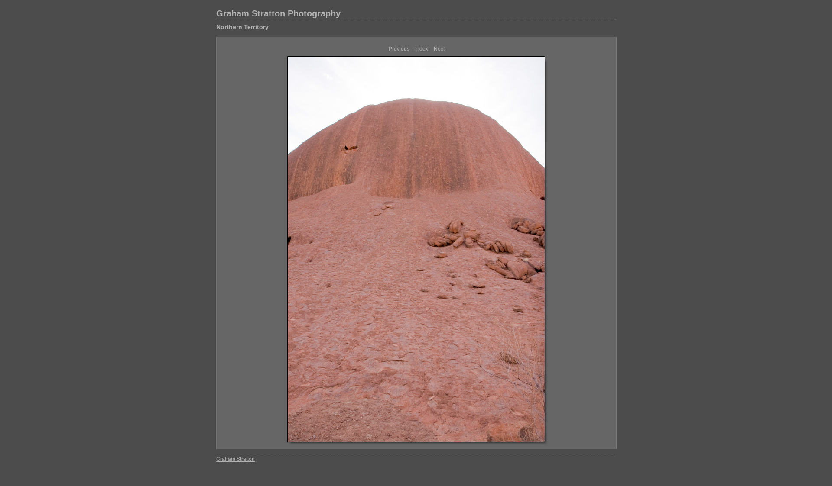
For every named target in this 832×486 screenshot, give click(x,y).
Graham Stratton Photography (278, 13)
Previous (399, 49)
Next (439, 49)
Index (421, 49)
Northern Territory (242, 26)
